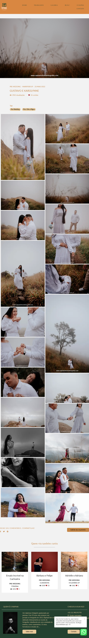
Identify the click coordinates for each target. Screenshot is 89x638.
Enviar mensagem (76, 615)
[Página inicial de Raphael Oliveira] (7, 7)
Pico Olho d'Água (29, 109)
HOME (24, 5)
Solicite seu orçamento (78, 530)
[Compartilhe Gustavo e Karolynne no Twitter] (4, 531)
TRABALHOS (39, 5)
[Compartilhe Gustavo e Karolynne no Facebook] (0, 531)
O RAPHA (80, 5)
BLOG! (67, 5)
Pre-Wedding (15, 109)
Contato (73, 631)
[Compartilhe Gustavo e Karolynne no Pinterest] (7, 531)
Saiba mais (29, 631)
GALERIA (54, 5)
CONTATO (80, 8)
